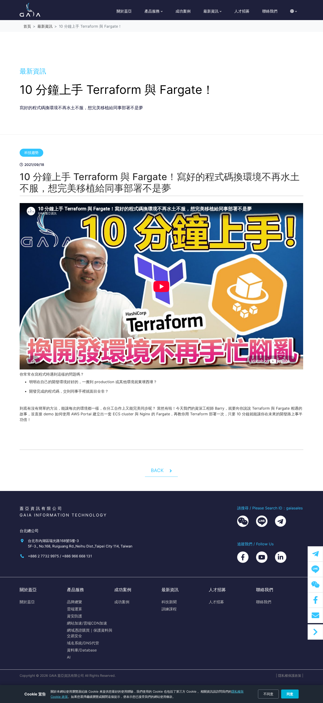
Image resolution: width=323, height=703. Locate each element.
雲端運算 (74, 609)
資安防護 (74, 616)
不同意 (268, 694)
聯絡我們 (269, 11)
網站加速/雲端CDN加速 (87, 623)
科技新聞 (169, 601)
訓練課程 (169, 609)
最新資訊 (44, 26)
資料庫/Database (82, 650)
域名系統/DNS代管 (83, 643)
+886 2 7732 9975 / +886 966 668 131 (60, 556)
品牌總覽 (74, 601)
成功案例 (183, 11)
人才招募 (241, 11)
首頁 (27, 26)
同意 (290, 694)
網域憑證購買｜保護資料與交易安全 (89, 633)
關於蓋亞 (124, 11)
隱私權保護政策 (289, 675)
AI (68, 657)
